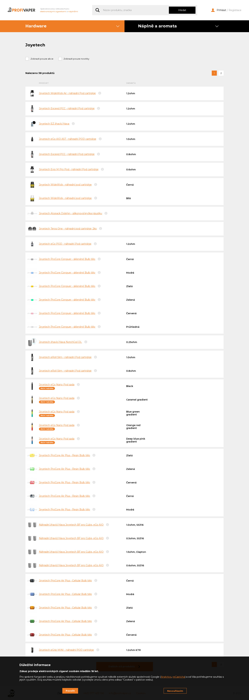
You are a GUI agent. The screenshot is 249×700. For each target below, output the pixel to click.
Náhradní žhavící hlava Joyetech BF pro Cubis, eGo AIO (71, 524)
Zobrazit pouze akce (41, 58)
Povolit (70, 690)
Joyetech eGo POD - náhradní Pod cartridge (65, 243)
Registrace (235, 10)
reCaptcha (179, 676)
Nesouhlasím (175, 691)
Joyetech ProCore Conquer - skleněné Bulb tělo (67, 259)
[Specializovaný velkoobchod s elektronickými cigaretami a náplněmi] (21, 10)
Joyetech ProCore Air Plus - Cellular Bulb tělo (65, 580)
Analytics (166, 676)
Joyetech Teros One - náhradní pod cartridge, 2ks (68, 228)
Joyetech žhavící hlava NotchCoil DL (60, 341)
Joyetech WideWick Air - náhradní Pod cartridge (67, 93)
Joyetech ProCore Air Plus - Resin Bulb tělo (64, 455)
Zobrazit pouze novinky (76, 58)
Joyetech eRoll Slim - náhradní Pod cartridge (65, 357)
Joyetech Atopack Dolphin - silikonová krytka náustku (70, 213)
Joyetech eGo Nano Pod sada (56, 384)
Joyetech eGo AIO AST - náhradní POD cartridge (67, 138)
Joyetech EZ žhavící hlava (54, 123)
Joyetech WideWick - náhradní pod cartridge (65, 184)
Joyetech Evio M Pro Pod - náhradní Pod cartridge (68, 169)
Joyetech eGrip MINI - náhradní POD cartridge (66, 649)
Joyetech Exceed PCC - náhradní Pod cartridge (67, 108)
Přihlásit (221, 10)
